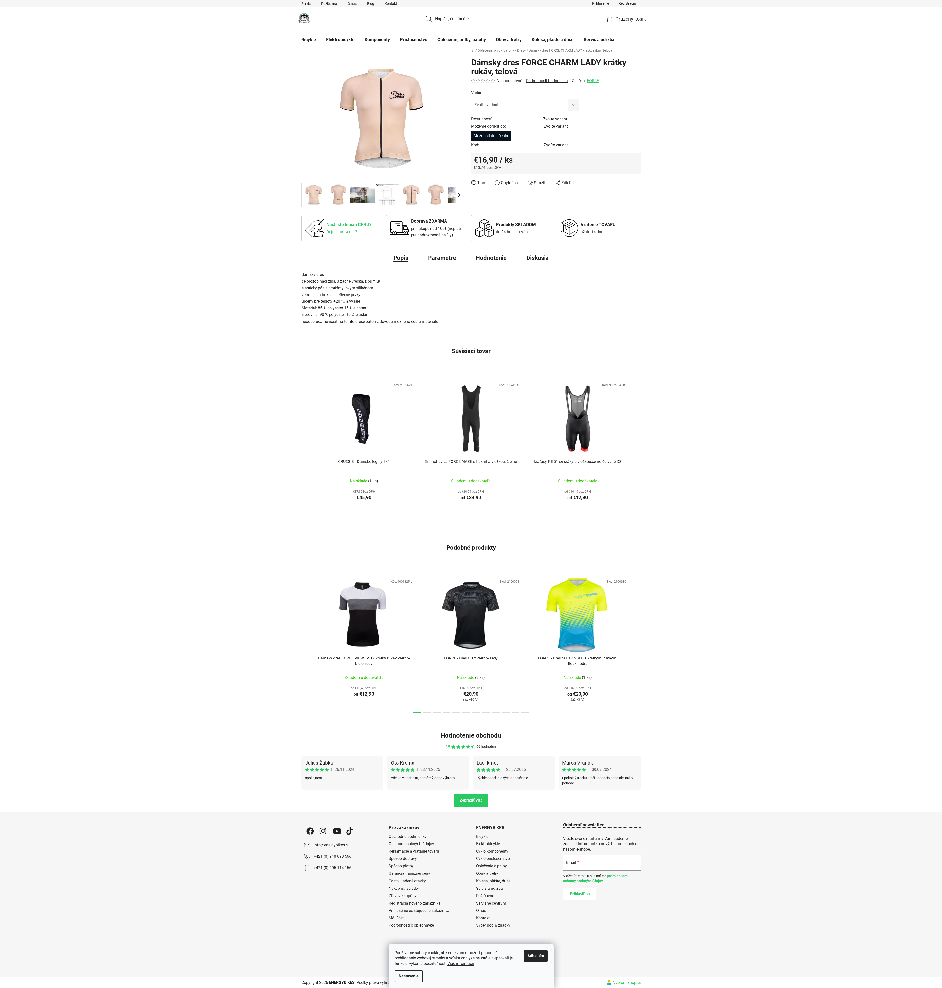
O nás (352, 4)
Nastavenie (409, 976)
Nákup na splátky (404, 888)
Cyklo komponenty (492, 851)
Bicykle (482, 836)
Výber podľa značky (493, 925)
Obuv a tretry (487, 873)
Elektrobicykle (488, 843)
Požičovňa (329, 4)
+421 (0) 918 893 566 (332, 856)
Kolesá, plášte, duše (493, 881)
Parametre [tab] (442, 257)
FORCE (593, 80)
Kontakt (391, 4)
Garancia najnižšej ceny (409, 873)
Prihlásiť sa (580, 893)
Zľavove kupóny (402, 895)
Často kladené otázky (407, 881)
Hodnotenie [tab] (491, 257)
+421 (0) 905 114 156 (332, 867)
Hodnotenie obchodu (471, 735)
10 (515, 712)
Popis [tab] (400, 257)
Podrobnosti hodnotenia (547, 80)
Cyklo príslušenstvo (493, 858)
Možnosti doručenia (491, 135)
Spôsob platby (401, 866)
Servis (306, 4)
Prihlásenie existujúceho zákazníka (419, 910)
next (637, 447)
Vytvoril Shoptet (627, 982)
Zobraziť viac (471, 800)
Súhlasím (536, 956)
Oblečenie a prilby (491, 866)
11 (525, 712)
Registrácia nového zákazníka (415, 903)
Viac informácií (460, 963)
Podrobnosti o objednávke (411, 925)
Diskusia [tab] (537, 257)
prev (305, 447)
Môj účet (396, 918)
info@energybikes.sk (332, 845)
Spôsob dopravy (403, 858)
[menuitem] (309, 39)
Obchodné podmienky (408, 836)
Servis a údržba (489, 888)
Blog (370, 4)
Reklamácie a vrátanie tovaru (414, 851)
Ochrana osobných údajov (411, 843)
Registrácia (627, 3)
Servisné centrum (491, 903)
